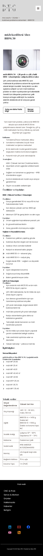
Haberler (8, 506)
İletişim (7, 510)
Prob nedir (21, 484)
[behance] (29, 527)
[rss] (19, 532)
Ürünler (7, 498)
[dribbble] (10, 532)
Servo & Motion (11, 494)
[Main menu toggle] (38, 8)
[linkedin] (10, 527)
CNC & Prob (9, 491)
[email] (19, 527)
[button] (14, 110)
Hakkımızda (9, 502)
